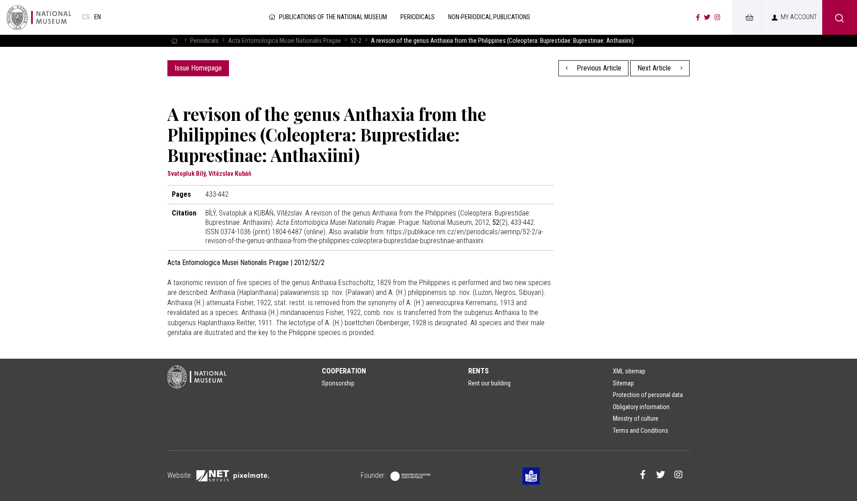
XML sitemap (629, 371)
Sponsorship (338, 383)
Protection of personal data (648, 394)
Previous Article (598, 68)
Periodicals (204, 41)
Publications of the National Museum (333, 17)
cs (86, 17)
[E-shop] (749, 17)
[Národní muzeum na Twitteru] (707, 17)
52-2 (356, 41)
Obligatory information (641, 406)
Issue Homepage (198, 68)
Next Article (655, 68)
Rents (478, 371)
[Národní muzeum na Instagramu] (717, 17)
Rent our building (489, 383)
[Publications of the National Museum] (39, 17)
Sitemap (623, 383)
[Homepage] (174, 41)
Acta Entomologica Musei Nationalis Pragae (284, 41)
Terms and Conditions (640, 430)
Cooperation (344, 371)
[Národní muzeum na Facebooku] (698, 17)
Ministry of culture (635, 418)
